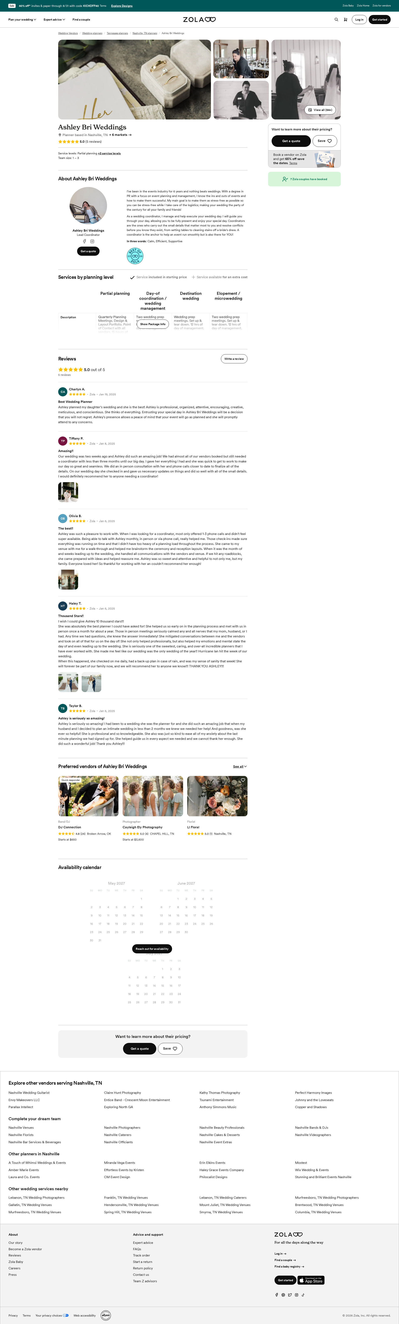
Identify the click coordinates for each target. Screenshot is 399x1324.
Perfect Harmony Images (313, 1093)
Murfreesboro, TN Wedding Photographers (327, 1198)
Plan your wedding (20, 19)
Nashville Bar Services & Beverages (35, 1142)
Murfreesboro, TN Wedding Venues (35, 1212)
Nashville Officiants (118, 1142)
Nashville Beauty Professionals (222, 1128)
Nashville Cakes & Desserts (220, 1135)
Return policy (143, 1268)
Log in (279, 1253)
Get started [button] (379, 19)
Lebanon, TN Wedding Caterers (223, 1198)
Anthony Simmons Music (218, 1107)
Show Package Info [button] (152, 324)
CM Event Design (117, 1177)
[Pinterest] (283, 1296)
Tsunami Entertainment (217, 1100)
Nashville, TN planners (145, 33)
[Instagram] (92, 241)
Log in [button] (359, 19)
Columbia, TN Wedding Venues (318, 1212)
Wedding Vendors (68, 33)
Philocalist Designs (213, 1177)
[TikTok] (303, 1296)
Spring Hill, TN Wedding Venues (127, 1212)
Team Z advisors (145, 1281)
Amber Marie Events (24, 1170)
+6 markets (118, 135)
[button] (320, 109)
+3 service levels (109, 153)
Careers (14, 1268)
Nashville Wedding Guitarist (29, 1093)
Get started (285, 1280)
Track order (141, 1255)
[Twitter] (290, 1296)
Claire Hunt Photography (122, 1093)
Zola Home (363, 5)
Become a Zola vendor (25, 1249)
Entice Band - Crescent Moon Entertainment (137, 1100)
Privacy (13, 1315)
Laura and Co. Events (24, 1177)
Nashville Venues (21, 1128)
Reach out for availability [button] (152, 948)
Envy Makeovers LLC (24, 1100)
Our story (15, 1243)
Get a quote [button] (88, 251)
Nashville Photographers (122, 1128)
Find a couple (81, 19)
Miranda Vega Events (119, 1163)
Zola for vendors (382, 5)
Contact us (141, 1275)
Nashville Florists (21, 1135)
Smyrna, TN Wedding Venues (221, 1212)
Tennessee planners (117, 33)
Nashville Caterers (117, 1135)
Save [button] (167, 1048)
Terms (103, 5)
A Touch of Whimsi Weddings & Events (37, 1163)
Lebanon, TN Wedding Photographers (36, 1198)
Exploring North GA (118, 1107)
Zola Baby (348, 5)
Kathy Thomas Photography (220, 1093)
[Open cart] (345, 19)
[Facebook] (84, 241)
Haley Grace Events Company (222, 1170)
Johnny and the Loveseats (314, 1100)
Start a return (142, 1262)
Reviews (15, 1255)
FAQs (137, 1249)
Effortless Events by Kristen (124, 1170)
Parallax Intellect (21, 1107)
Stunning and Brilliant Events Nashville (323, 1177)
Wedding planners (92, 33)
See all (238, 766)
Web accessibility (85, 1315)
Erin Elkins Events (212, 1163)
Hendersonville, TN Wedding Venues (131, 1205)
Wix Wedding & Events (312, 1170)
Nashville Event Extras (216, 1142)
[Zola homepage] (199, 19)
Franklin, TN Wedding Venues (126, 1198)
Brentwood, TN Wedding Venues (319, 1205)
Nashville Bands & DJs (311, 1128)
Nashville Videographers (313, 1135)
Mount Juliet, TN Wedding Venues (225, 1205)
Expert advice (53, 19)
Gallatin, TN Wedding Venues (30, 1205)
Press (13, 1275)
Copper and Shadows (311, 1107)
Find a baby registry (287, 1266)
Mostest (301, 1163)
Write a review (234, 358)
